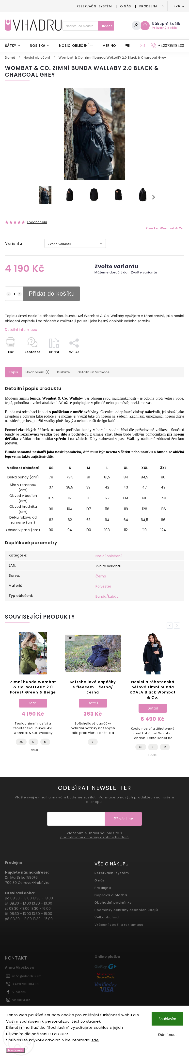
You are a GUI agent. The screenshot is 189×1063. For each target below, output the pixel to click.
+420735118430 (25, 984)
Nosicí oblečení (108, 556)
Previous (170, 625)
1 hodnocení (37, 222)
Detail (33, 703)
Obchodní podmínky (113, 902)
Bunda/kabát (106, 596)
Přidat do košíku (52, 293)
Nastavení (15, 1050)
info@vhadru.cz (26, 976)
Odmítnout (167, 1034)
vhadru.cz (21, 1000)
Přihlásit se (123, 819)
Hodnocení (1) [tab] (38, 372)
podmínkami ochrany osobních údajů (94, 837)
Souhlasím (167, 1018)
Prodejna (148, 6)
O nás (125, 6)
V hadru (19, 992)
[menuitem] (15, 45)
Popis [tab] (13, 372)
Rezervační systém (94, 6)
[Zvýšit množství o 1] (19, 294)
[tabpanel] (33, 693)
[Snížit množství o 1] (8, 294)
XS (81, 747)
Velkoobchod (106, 917)
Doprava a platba (110, 895)
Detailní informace (21, 329)
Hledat (106, 26)
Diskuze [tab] (63, 372)
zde (95, 1040)
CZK (177, 6)
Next (177, 625)
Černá (100, 576)
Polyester (103, 586)
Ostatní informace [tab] (94, 372)
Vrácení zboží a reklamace (118, 925)
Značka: (165, 228)
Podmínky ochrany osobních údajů (126, 910)
